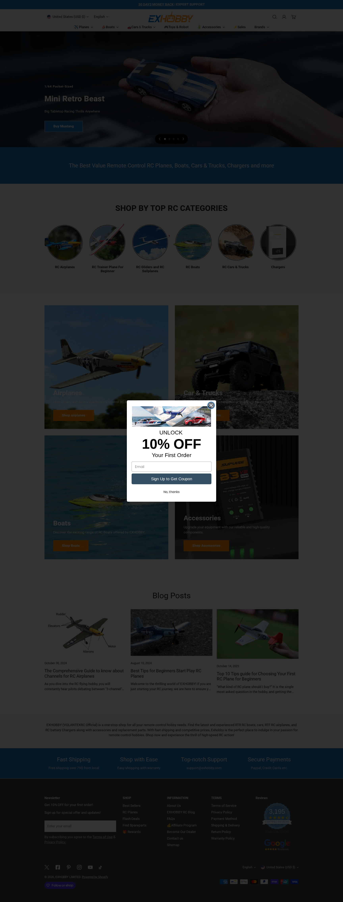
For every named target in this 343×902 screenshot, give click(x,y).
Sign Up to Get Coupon (171, 479)
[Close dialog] (211, 405)
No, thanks (171, 492)
